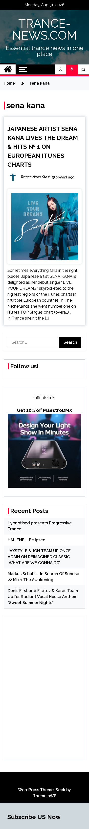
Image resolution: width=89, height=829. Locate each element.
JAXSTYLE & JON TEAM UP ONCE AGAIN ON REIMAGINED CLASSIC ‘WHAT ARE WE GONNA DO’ (39, 557)
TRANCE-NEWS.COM (44, 29)
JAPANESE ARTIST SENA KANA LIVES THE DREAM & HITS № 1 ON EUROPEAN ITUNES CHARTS (42, 146)
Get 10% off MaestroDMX (44, 410)
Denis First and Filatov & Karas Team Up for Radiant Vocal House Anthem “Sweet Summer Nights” (43, 596)
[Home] (8, 69)
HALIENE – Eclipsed (26, 540)
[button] (60, 69)
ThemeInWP (44, 795)
